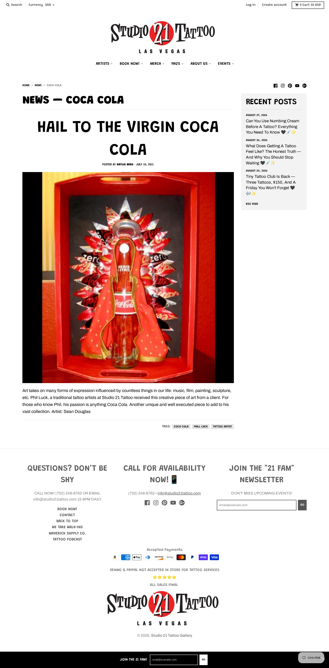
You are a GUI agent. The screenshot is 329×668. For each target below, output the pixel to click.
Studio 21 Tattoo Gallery (171, 635)
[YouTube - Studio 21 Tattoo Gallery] (297, 85)
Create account (274, 5)
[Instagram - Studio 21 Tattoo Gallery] (283, 85)
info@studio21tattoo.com (179, 493)
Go (203, 659)
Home (26, 85)
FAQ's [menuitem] (175, 64)
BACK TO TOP (67, 521)
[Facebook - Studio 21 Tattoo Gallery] (275, 85)
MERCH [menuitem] (155, 64)
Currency (36, 5)
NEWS (38, 85)
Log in (251, 5)
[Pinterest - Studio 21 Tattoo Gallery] (290, 85)
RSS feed (252, 204)
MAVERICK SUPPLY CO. (67, 533)
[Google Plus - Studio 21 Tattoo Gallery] (304, 85)
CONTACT (67, 515)
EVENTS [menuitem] (224, 64)
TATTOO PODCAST (67, 539)
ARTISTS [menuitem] (102, 64)
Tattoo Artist (222, 426)
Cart (310, 5)
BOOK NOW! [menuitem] (130, 64)
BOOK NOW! (67, 509)
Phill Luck (201, 426)
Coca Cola (181, 426)
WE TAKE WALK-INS (67, 527)
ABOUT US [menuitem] (199, 64)
